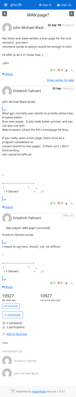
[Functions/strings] (71, 13)
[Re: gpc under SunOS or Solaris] (4, 13)
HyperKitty (39, 391)
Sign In (47, 5)
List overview (11, 306)
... (4, 109)
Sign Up (65, 5)
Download (14, 315)
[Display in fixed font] (66, 70)
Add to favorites (16, 334)
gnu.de (16, 4)
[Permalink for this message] (72, 70)
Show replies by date (60, 80)
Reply (9, 74)
